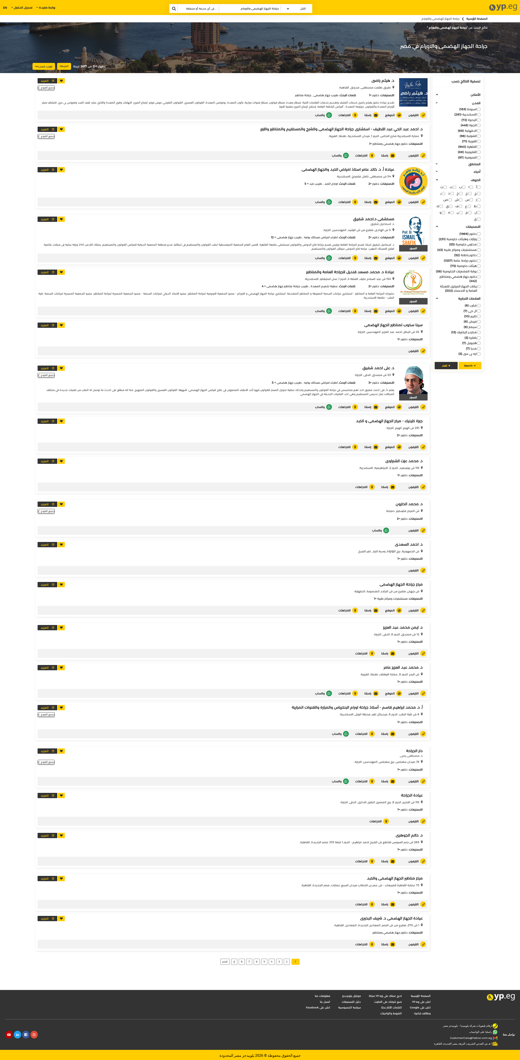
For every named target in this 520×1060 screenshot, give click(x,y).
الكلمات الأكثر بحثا (391, 1007)
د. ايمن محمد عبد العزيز (403, 627)
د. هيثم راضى (383, 80)
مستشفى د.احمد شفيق (373, 219)
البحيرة (469, 120)
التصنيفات (473, 227)
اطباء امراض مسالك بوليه (321, 237)
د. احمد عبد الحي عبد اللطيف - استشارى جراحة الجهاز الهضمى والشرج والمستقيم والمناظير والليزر (341, 129)
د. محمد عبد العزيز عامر (403, 667)
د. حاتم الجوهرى (409, 835)
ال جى (470, 311)
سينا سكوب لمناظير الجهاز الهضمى (393, 325)
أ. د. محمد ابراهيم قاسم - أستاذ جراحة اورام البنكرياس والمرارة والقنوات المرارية (357, 707)
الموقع (390, 115)
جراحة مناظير (303, 95)
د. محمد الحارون (409, 504)
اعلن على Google (420, 1007)
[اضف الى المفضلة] (61, 80)
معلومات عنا (322, 995)
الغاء (444, 365)
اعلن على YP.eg (421, 1001)
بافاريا (471, 338)
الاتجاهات (344, 115)
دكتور (468, 234)
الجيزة (469, 125)
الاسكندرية (465, 114)
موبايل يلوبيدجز (351, 995)
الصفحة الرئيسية (477, 19)
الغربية (469, 141)
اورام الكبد (331, 184)
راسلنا (367, 115)
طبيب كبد (315, 184)
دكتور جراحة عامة (460, 260)
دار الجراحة (414, 751)
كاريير (470, 316)
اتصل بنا (325, 1001)
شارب (471, 305)
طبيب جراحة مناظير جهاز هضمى (287, 286)
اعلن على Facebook (318, 1007)
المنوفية (467, 157)
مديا (471, 348)
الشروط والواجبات (391, 1013)
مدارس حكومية (463, 244)
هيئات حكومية (463, 266)
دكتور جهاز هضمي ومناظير (458, 279)
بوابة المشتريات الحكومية (456, 271)
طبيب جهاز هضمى (325, 95)
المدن (476, 103)
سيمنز (470, 327)
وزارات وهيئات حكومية (458, 239)
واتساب (320, 115)
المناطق (474, 164)
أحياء (477, 172)
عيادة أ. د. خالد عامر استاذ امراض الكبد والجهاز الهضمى (348, 169)
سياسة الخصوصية (349, 1007)
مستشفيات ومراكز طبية (457, 250)
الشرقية (468, 136)
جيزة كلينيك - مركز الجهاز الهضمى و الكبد (389, 421)
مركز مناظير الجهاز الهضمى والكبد (395, 878)
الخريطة (64, 66)
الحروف (475, 180)
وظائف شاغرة (422, 1013)
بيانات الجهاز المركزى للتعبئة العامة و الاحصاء (458, 288)
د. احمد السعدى (409, 544)
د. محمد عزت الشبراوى (404, 461)
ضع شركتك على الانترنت (388, 1001)
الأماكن (475, 95)
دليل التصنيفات (351, 1001)
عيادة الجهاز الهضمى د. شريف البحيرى (391, 918)
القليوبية (467, 152)
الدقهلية (467, 131)
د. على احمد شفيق (378, 368)
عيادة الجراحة (412, 795)
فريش (470, 321)
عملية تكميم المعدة (324, 286)
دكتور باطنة (465, 255)
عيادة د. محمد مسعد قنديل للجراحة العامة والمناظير (350, 272)
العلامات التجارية (469, 298)
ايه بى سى (467, 354)
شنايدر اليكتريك (464, 332)
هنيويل (469, 343)
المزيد (45, 81)
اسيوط (468, 109)
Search (468, 365)
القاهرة (467, 147)
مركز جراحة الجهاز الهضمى (401, 584)
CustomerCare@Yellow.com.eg (471, 1038)
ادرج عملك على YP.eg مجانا (385, 995)
